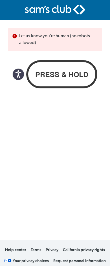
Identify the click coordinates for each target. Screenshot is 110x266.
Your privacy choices (31, 260)
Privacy (52, 249)
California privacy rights (84, 249)
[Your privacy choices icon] (8, 260)
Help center (15, 249)
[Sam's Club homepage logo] (55, 9)
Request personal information (79, 260)
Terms (36, 249)
